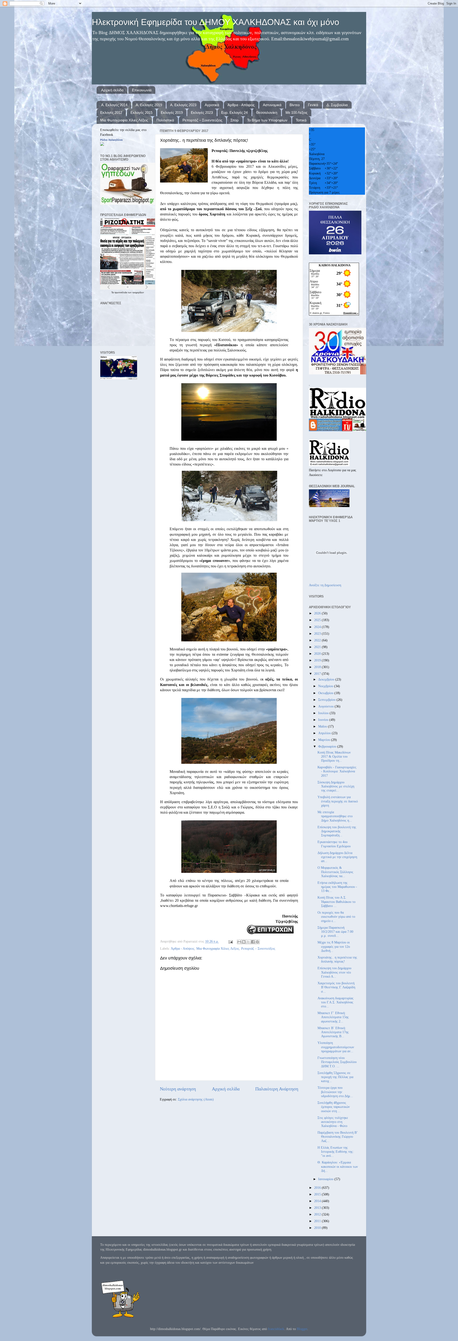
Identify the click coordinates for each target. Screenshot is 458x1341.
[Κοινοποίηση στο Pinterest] (257, 941)
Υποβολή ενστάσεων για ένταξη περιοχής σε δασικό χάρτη (337, 801)
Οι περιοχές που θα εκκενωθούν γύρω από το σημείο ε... (336, 917)
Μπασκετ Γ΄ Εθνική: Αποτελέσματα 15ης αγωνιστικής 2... (333, 1017)
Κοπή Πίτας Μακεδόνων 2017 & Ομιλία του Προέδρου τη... (334, 756)
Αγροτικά (212, 105)
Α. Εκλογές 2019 (149, 105)
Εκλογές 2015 (141, 112)
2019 (318, 660)
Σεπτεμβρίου (327, 700)
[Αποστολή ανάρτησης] (230, 941)
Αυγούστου (326, 706)
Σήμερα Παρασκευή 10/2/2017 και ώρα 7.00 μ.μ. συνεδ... (335, 932)
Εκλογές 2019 (172, 112)
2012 (318, 1214)
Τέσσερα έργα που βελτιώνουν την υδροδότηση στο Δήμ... (335, 1092)
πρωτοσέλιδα (121, 292)
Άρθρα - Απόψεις (241, 105)
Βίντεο (295, 105)
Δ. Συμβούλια (337, 105)
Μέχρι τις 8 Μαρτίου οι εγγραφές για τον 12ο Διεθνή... (333, 946)
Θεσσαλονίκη (266, 112)
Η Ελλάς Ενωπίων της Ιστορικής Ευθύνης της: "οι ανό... (335, 1152)
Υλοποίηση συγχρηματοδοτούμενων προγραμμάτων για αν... (335, 1047)
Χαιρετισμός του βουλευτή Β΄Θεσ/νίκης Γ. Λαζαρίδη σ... (336, 987)
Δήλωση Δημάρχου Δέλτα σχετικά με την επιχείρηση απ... (337, 857)
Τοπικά (301, 120)
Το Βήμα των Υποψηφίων (267, 120)
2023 (318, 633)
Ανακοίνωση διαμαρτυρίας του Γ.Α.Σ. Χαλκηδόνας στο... (335, 1002)
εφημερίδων (138, 292)
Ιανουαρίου (326, 1179)
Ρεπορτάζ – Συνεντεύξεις (202, 120)
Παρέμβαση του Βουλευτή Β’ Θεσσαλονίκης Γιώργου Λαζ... (337, 1137)
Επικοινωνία (141, 90)
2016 (318, 1187)
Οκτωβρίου (326, 693)
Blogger (302, 1329)
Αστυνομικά (272, 105)
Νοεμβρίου (326, 686)
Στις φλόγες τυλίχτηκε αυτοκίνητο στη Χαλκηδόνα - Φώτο (332, 1122)
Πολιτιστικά (165, 120)
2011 (318, 1221)
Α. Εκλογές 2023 (183, 105)
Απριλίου (325, 733)
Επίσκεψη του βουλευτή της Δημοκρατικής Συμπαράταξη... (336, 831)
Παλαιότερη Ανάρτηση (276, 1088)
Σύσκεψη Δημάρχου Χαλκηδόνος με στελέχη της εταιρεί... (335, 786)
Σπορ (234, 120)
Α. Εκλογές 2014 (114, 105)
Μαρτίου (324, 740)
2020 (318, 653)
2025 (318, 620)
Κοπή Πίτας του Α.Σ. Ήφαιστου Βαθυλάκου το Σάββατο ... (336, 902)
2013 (318, 1208)
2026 (318, 613)
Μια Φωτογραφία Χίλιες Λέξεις (124, 120)
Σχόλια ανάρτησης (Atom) (196, 1099)
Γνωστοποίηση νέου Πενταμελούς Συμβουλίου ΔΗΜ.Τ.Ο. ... (337, 1062)
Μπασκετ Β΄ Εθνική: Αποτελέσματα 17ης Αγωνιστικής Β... (333, 1032)
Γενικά (313, 105)
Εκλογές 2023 (202, 112)
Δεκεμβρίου (326, 679)
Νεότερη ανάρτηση (178, 1088)
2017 (318, 674)
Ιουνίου (323, 720)
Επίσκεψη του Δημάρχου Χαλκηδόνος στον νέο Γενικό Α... (334, 972)
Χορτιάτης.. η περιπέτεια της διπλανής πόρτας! (337, 959)
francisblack (276, 1329)
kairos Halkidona (334, 265)
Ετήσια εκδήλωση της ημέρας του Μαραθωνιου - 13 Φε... (337, 887)
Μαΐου (323, 726)
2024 (318, 627)
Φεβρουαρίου (327, 746)
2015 (318, 1194)
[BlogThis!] (243, 941)
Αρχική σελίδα (112, 90)
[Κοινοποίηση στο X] (248, 941)
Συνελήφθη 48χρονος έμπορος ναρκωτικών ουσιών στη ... (333, 1107)
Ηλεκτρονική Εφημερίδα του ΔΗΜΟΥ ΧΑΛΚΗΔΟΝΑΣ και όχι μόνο (215, 22)
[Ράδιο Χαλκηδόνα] (102, 145)
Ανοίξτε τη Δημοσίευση (325, 585)
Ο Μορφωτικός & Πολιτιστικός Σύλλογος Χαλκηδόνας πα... (335, 872)
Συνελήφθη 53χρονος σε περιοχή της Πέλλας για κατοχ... (335, 1077)
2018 (318, 667)
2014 (318, 1201)
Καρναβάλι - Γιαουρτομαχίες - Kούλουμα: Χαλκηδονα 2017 (336, 771)
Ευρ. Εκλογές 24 (234, 112)
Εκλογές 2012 (111, 112)
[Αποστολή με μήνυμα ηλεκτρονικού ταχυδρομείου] (239, 941)
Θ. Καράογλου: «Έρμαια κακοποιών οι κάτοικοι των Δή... (337, 1166)
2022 (318, 640)
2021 (318, 647)
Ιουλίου (324, 713)
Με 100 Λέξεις (296, 112)
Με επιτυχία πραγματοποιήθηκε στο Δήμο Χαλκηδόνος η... (335, 816)
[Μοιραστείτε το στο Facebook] (252, 941)
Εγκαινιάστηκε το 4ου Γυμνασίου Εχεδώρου (334, 844)
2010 (318, 1228)
